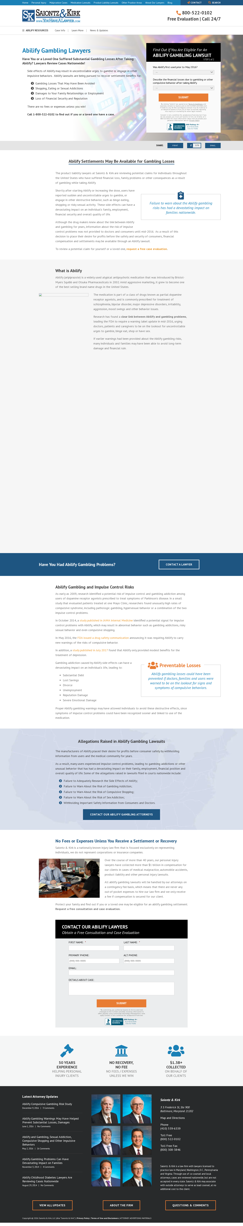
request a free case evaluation (146, 249)
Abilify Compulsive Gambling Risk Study (47, 1104)
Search (216, 2)
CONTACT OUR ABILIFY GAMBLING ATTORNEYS (121, 814)
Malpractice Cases (58, 2)
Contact (196, 2)
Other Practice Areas (132, 2)
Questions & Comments (190, 1205)
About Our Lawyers (154, 2)
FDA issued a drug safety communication (103, 638)
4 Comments (49, 1167)
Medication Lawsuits (80, 2)
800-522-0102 (196, 13)
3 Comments (48, 1108)
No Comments (44, 1126)
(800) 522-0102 (170, 1139)
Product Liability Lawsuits (106, 2)
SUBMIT (183, 97)
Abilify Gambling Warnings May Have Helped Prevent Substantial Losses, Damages (50, 1120)
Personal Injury (39, 2)
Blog (170, 2)
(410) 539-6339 (170, 1128)
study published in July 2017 (90, 650)
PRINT (175, 145)
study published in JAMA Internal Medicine (106, 620)
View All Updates (53, 1205)
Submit (121, 1003)
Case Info (60, 30)
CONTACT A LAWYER (179, 564)
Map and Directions (172, 1118)
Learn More (77, 30)
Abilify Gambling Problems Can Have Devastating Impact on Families (45, 1161)
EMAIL (213, 145)
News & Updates (99, 30)
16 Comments (43, 1148)
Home (25, 2)
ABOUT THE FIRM (121, 1205)
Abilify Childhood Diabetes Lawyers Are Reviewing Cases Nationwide (47, 1179)
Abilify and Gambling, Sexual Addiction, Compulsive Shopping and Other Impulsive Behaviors (48, 1140)
